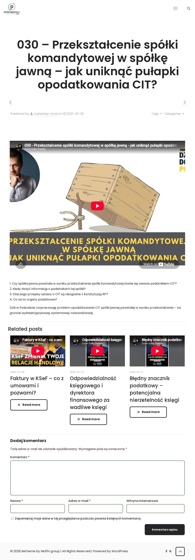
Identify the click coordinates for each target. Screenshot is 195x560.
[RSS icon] (170, 551)
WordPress (120, 551)
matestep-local (46, 114)
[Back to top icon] (180, 551)
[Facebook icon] (166, 551)
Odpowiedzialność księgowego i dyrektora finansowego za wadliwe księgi (93, 393)
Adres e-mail (79, 501)
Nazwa (16, 501)
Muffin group (50, 551)
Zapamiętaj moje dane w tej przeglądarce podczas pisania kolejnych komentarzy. (78, 518)
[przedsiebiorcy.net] (12, 8)
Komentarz (20, 457)
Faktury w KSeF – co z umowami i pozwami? (37, 385)
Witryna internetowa (142, 501)
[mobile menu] (175, 8)
